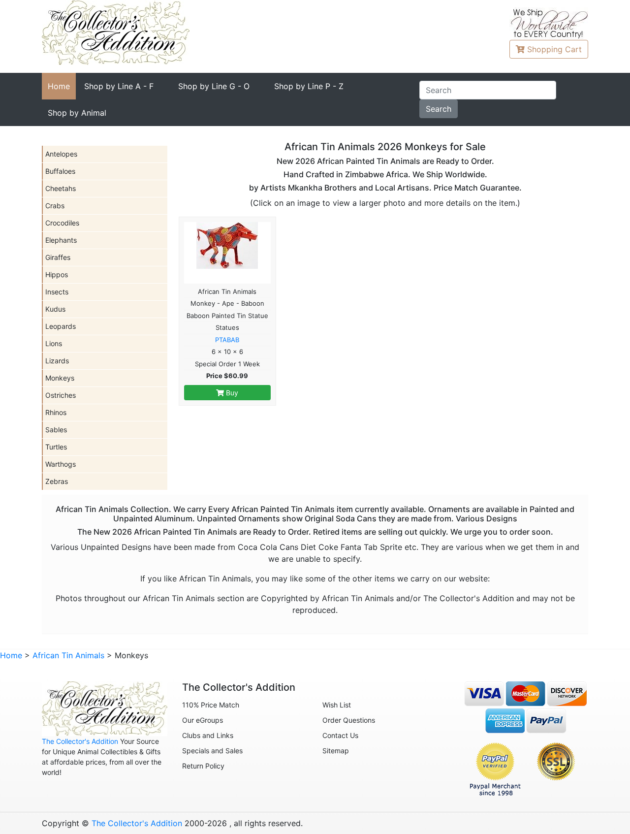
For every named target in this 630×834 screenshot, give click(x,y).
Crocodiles (62, 223)
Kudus (55, 309)
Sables (56, 429)
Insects (56, 292)
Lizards (57, 360)
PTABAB (227, 340)
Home (59, 86)
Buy (231, 392)
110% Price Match (210, 705)
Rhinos (55, 412)
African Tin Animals (68, 655)
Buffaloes (60, 171)
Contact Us (340, 735)
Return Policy (203, 766)
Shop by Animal (77, 113)
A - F (119, 86)
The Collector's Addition (80, 741)
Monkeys (59, 378)
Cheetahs (60, 188)
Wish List (336, 705)
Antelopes (61, 154)
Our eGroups (202, 720)
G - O (214, 86)
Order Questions (348, 720)
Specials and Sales (212, 750)
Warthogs (60, 464)
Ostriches (60, 395)
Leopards (60, 326)
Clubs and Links (207, 735)
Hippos (56, 274)
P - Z (309, 86)
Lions (53, 343)
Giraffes (57, 257)
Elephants (61, 240)
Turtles (56, 447)
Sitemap (335, 750)
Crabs (54, 205)
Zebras (56, 481)
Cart (554, 49)
